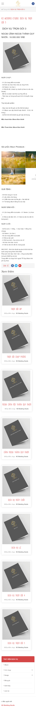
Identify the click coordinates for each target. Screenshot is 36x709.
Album (6, 665)
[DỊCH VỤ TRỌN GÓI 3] (16, 624)
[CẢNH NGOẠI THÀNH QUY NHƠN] (16, 433)
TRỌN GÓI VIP (16, 309)
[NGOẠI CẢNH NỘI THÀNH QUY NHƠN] (16, 385)
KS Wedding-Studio (22, 313)
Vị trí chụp (8, 670)
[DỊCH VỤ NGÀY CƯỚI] (16, 481)
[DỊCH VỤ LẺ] (16, 529)
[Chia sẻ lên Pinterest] (19, 265)
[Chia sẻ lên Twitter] (16, 265)
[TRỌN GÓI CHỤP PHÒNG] (16, 338)
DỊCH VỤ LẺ (16, 548)
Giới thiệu (8, 686)
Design (7, 675)
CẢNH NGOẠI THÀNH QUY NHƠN (16, 452)
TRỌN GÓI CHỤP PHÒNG (16, 357)
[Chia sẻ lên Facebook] (12, 265)
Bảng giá (7, 680)
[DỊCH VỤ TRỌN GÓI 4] (16, 576)
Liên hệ (7, 691)
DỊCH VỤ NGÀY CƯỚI (16, 500)
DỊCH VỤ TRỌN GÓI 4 (16, 595)
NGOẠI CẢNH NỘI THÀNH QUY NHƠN (16, 404)
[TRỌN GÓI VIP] (16, 290)
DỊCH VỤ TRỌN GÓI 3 (16, 643)
